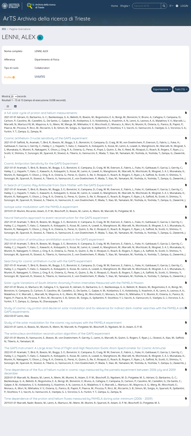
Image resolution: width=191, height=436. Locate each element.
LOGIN (184, 5)
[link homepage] (12, 5)
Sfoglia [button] (124, 5)
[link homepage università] (41, 5)
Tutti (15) (180, 89)
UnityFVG (40, 76)
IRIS (4, 29)
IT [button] (171, 5)
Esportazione (161, 89)
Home (114, 5)
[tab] (8, 106)
